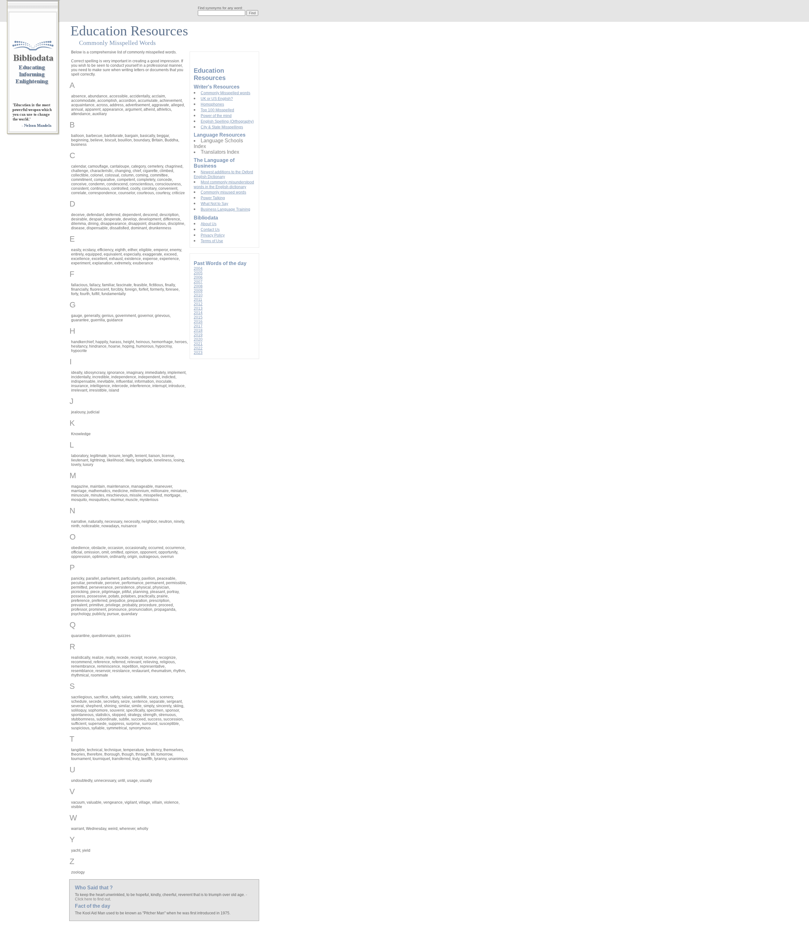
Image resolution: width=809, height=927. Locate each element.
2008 (198, 286)
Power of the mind (216, 116)
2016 (198, 321)
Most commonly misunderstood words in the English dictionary (224, 184)
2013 (198, 308)
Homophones (212, 104)
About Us (208, 224)
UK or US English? (217, 98)
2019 (198, 335)
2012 (198, 304)
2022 (198, 348)
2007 (198, 282)
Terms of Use (212, 241)
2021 (198, 344)
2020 (198, 339)
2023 (198, 352)
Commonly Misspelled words (225, 93)
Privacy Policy (213, 235)
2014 (198, 313)
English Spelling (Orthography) (227, 121)
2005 (198, 273)
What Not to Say (214, 203)
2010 (198, 295)
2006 (198, 277)
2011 (198, 299)
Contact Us (210, 229)
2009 (198, 290)
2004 (198, 268)
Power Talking (213, 198)
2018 (198, 330)
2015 (198, 317)
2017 (198, 326)
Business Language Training (225, 209)
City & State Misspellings (222, 127)
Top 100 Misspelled (217, 110)
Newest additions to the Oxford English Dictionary (223, 174)
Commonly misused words (223, 192)
